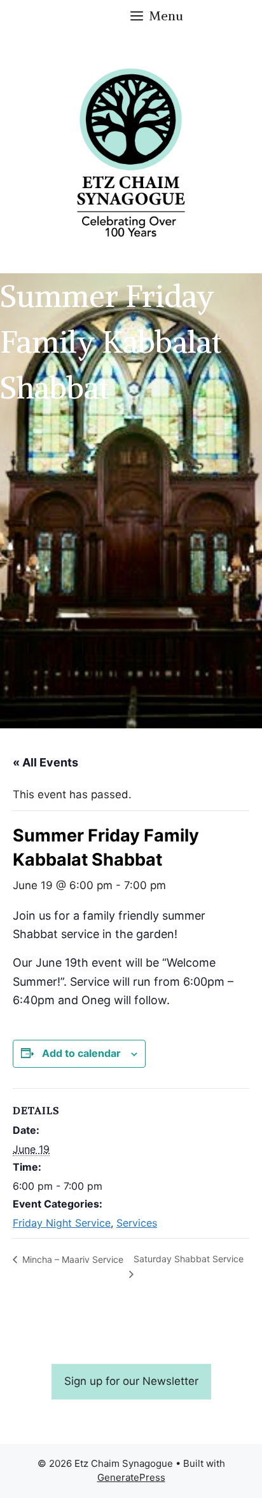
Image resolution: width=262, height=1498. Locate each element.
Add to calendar (81, 1053)
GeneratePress (131, 1477)
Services (136, 1222)
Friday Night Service (62, 1222)
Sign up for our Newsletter (131, 1381)
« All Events (45, 762)
